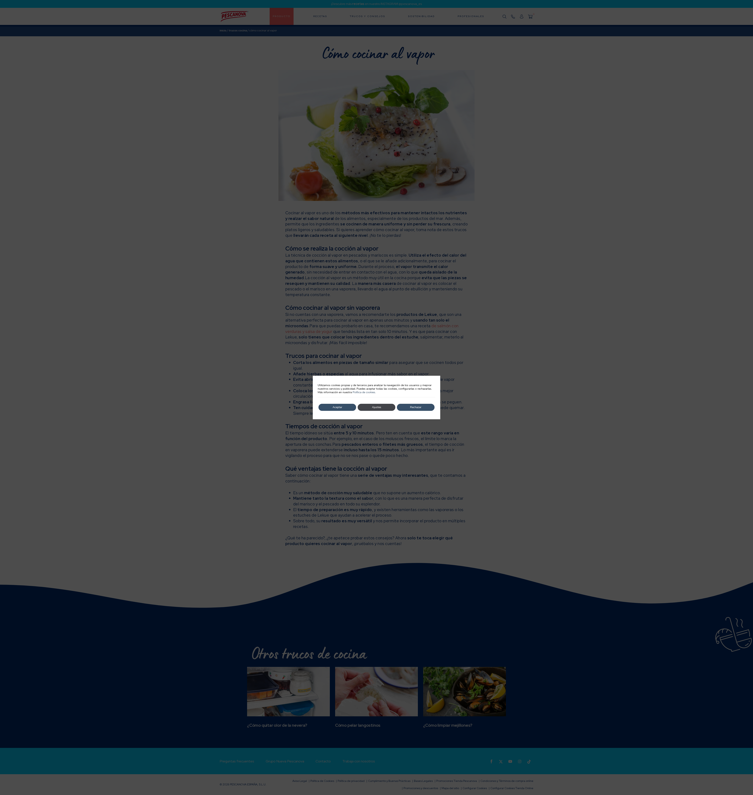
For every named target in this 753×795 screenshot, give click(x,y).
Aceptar (337, 407)
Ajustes (376, 407)
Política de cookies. (364, 392)
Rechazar (415, 407)
